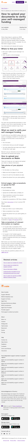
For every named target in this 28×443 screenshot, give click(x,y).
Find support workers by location (9, 312)
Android (16, 219)
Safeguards (4, 323)
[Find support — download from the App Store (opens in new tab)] (5, 418)
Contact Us (4, 340)
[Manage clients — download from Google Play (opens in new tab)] (15, 427)
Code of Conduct (21, 440)
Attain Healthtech (17, 406)
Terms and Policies (6, 348)
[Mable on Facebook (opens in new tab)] (1, 434)
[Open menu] (26, 2)
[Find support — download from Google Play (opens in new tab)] (15, 418)
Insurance (4, 350)
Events (3, 330)
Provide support (5, 309)
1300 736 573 (4, 252)
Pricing (3, 332)
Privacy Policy (13, 440)
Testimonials (4, 326)
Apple (10, 219)
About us (3, 319)
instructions (10, 202)
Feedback (3, 344)
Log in (13, 2)
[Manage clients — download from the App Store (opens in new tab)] (5, 427)
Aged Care (4, 301)
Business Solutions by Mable (8, 303)
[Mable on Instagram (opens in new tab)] (9, 434)
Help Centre (4, 8)
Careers (3, 321)
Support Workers (5, 294)
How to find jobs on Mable (10, 269)
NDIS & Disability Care (7, 296)
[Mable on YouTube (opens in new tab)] (4, 434)
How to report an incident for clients (13, 262)
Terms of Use (6, 440)
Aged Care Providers (6, 307)
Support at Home (5, 299)
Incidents (3, 346)
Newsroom (4, 328)
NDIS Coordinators (6, 305)
